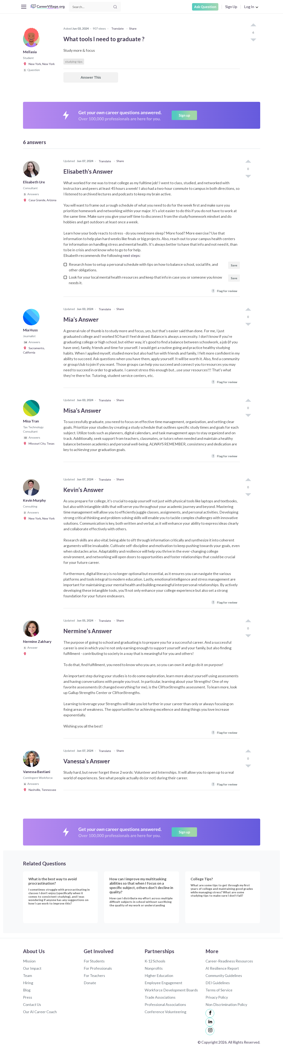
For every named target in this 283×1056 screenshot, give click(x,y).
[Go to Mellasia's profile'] (32, 40)
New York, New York (41, 64)
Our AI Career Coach (40, 1011)
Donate (90, 982)
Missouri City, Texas (40, 443)
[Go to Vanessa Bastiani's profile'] (32, 760)
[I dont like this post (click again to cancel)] (253, 40)
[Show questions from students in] (25, 653)
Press (27, 997)
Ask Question (205, 7)
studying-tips (73, 61)
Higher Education (159, 975)
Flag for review (225, 291)
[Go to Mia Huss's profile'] (32, 318)
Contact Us (32, 1004)
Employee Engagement (163, 982)
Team (27, 975)
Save (234, 265)
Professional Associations (165, 1004)
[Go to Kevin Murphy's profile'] (32, 488)
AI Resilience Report (222, 968)
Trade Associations (160, 997)
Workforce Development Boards (171, 990)
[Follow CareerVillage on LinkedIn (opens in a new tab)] (210, 1022)
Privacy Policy (217, 997)
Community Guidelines (224, 975)
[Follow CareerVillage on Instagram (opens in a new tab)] (210, 1030)
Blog (26, 990)
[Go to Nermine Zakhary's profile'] (32, 629)
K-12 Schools (155, 961)
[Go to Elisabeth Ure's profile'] (32, 170)
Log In (249, 6)
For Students (94, 961)
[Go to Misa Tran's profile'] (32, 409)
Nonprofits (154, 968)
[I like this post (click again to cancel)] (253, 25)
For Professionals (98, 968)
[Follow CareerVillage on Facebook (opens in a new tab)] (210, 1013)
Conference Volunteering (165, 1011)
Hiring (28, 982)
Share (133, 28)
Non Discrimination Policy (226, 1004)
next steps (131, 255)
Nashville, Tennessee (41, 789)
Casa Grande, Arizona (41, 200)
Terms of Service (219, 990)
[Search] (115, 7)
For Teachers (94, 975)
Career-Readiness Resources (229, 961)
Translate (117, 28)
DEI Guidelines (218, 982)
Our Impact (32, 968)
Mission (29, 961)
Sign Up (231, 6)
